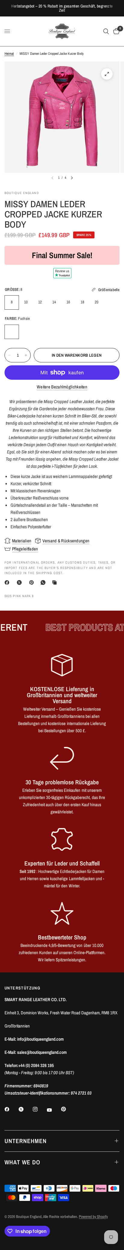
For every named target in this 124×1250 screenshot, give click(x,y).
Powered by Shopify (93, 1216)
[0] (115, 31)
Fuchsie (12, 332)
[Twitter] (25, 1109)
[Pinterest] (32, 582)
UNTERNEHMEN (26, 1141)
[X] (20, 582)
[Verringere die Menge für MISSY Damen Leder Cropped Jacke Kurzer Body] (9, 355)
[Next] (72, 178)
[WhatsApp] (44, 582)
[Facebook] (8, 582)
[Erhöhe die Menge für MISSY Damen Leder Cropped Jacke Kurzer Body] (25, 355)
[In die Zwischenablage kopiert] (55, 582)
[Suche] (106, 31)
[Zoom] (107, 74)
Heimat (9, 53)
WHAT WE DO (22, 1162)
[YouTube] (53, 1110)
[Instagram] (39, 1109)
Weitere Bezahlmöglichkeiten (62, 386)
